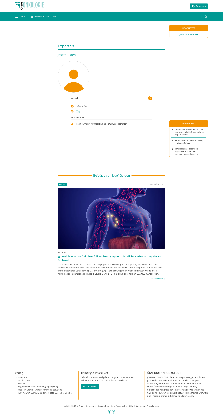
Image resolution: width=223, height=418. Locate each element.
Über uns (22, 377)
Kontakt (22, 383)
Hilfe (131, 406)
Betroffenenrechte (119, 406)
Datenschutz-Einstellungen (147, 406)
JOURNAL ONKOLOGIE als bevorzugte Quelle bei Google (45, 392)
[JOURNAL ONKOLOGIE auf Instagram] (114, 411)
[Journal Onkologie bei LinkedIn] (109, 411)
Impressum (91, 406)
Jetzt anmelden (90, 386)
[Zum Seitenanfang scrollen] (218, 413)
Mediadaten (24, 380)
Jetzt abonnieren (188, 34)
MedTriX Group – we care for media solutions (40, 389)
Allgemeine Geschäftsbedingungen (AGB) (38, 386)
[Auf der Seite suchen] (206, 17)
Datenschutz (103, 406)
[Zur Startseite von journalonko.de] (29, 6)
